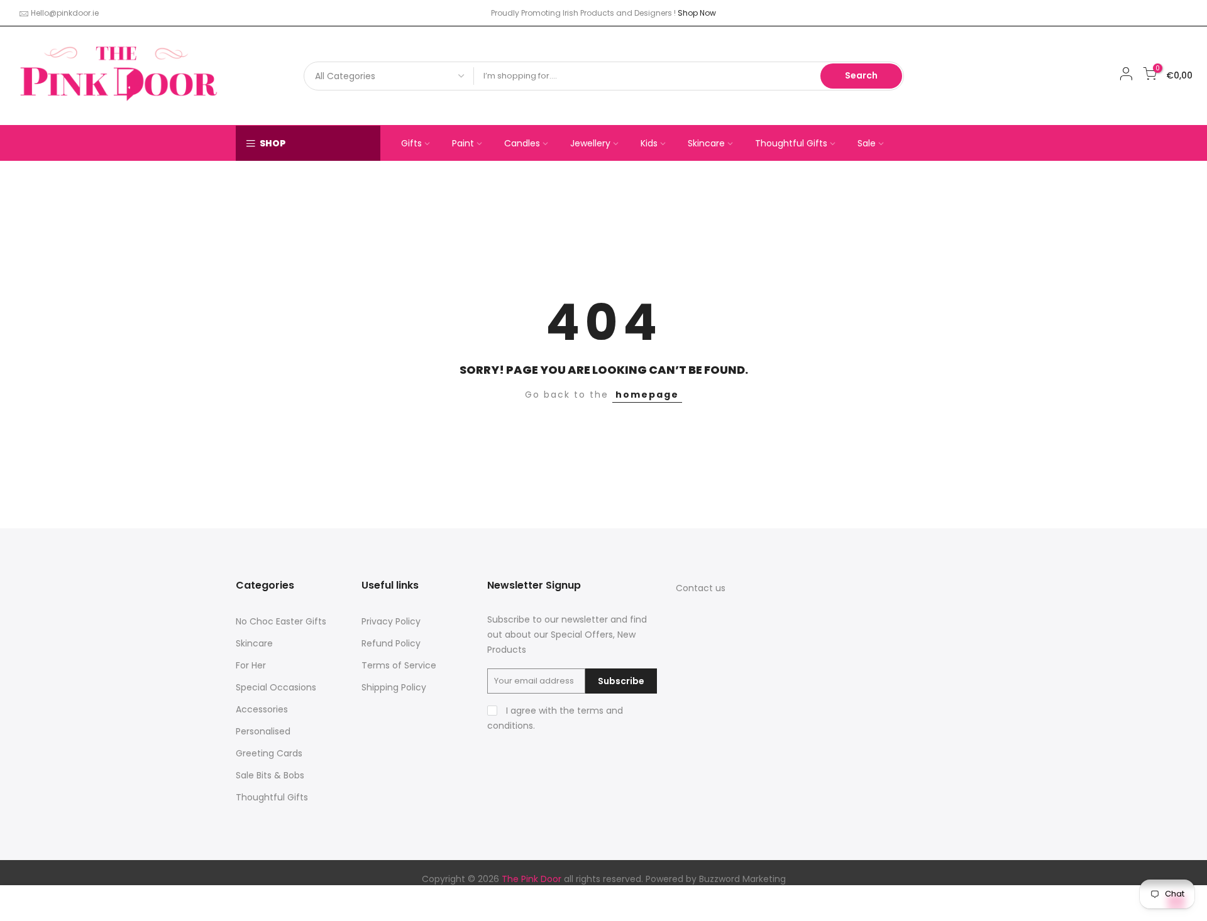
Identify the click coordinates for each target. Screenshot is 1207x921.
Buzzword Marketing (742, 879)
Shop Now (697, 13)
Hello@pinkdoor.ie (65, 13)
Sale (866, 143)
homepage (647, 394)
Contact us (700, 588)
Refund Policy (391, 643)
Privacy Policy (391, 621)
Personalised (263, 731)
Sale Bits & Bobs (270, 775)
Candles (522, 143)
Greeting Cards (269, 753)
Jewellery (590, 143)
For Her (251, 665)
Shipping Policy (393, 687)
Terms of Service (398, 665)
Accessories (262, 709)
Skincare (706, 143)
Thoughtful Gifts (791, 143)
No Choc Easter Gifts (281, 621)
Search (861, 75)
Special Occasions (276, 687)
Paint (463, 143)
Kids (649, 143)
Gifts (411, 143)
